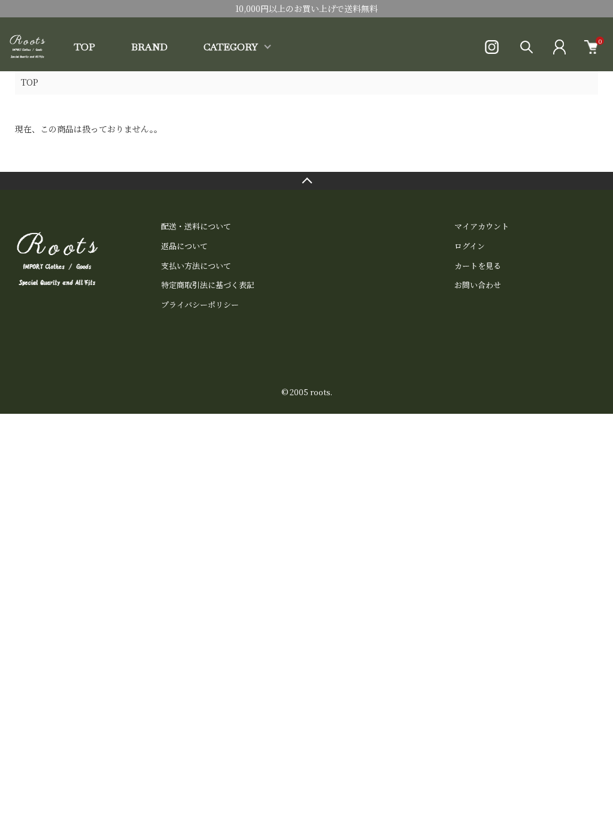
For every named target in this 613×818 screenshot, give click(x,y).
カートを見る (477, 265)
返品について (184, 246)
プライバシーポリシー (200, 304)
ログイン (469, 246)
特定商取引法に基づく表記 (207, 284)
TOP (84, 47)
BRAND (149, 47)
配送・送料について (196, 226)
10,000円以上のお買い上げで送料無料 (306, 8)
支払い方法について (196, 265)
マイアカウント (481, 226)
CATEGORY (231, 47)
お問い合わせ (477, 284)
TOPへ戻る (306, 181)
